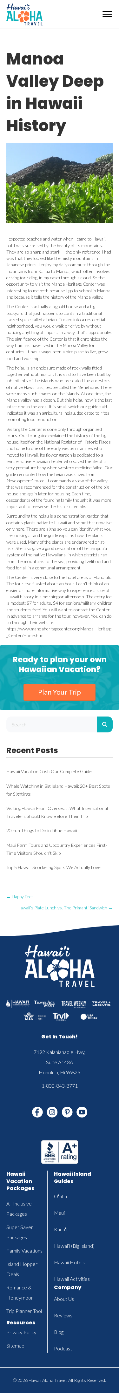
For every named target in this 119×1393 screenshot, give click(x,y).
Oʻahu (60, 1196)
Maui (59, 1213)
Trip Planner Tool (24, 1311)
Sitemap (15, 1345)
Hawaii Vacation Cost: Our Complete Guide (49, 771)
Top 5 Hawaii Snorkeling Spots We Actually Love (53, 867)
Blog (58, 1332)
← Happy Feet (19, 896)
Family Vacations (24, 1250)
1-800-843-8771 (60, 1086)
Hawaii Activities (72, 1279)
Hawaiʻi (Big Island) (74, 1246)
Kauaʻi (60, 1229)
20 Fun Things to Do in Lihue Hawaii (41, 830)
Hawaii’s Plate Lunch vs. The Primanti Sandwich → (65, 907)
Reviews (63, 1315)
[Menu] (107, 14)
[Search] (105, 724)
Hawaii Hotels (69, 1262)
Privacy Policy (21, 1332)
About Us (64, 1299)
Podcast (63, 1348)
